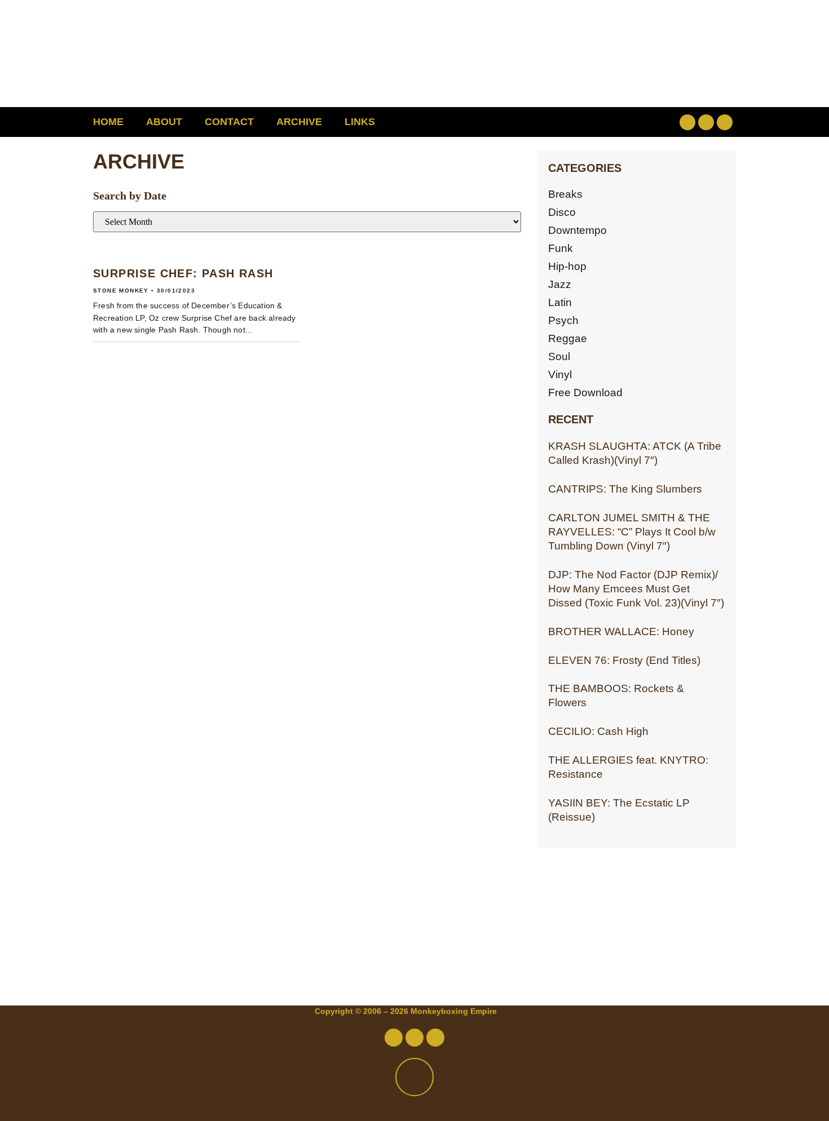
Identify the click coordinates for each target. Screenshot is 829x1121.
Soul (559, 356)
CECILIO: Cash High (598, 731)
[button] (615, 122)
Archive (299, 121)
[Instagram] (725, 122)
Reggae (567, 338)
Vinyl (560, 374)
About (164, 121)
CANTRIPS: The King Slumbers (625, 489)
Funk (560, 248)
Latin (560, 302)
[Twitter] (706, 122)
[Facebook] (687, 122)
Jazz (559, 284)
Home (108, 121)
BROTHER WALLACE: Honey (621, 631)
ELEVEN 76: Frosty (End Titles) (624, 660)
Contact (229, 121)
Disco (562, 212)
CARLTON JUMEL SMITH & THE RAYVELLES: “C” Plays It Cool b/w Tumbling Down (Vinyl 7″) (632, 532)
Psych (563, 320)
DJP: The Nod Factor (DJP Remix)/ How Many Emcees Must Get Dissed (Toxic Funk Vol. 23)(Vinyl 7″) (636, 589)
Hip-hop (567, 266)
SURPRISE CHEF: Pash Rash (183, 273)
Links (360, 121)
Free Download (585, 392)
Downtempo (577, 230)
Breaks (565, 194)
